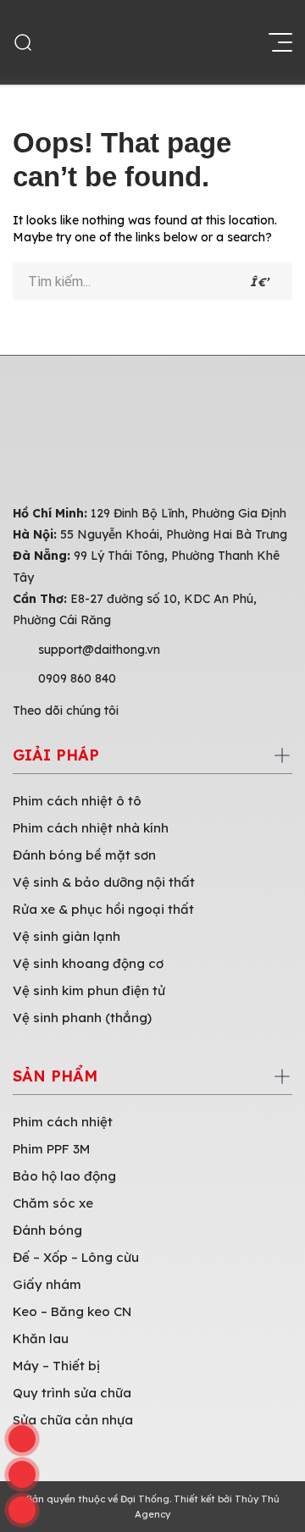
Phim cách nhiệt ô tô (77, 801)
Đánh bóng (47, 1230)
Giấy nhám (47, 1284)
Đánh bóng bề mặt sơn (84, 855)
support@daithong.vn (99, 649)
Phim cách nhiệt (63, 1122)
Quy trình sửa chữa (72, 1393)
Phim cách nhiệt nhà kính (91, 828)
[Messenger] (22, 1510)
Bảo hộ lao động (64, 1176)
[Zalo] (22, 1474)
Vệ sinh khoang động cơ (88, 963)
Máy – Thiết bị (56, 1366)
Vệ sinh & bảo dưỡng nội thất (104, 882)
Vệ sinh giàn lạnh (66, 936)
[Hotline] (22, 1438)
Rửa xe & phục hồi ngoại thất (103, 909)
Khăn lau (41, 1338)
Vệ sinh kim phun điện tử (89, 990)
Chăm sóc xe (53, 1203)
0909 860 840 (77, 678)
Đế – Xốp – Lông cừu (76, 1257)
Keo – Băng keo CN (72, 1311)
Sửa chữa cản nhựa (73, 1420)
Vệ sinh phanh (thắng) (82, 1017)
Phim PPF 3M (51, 1149)
